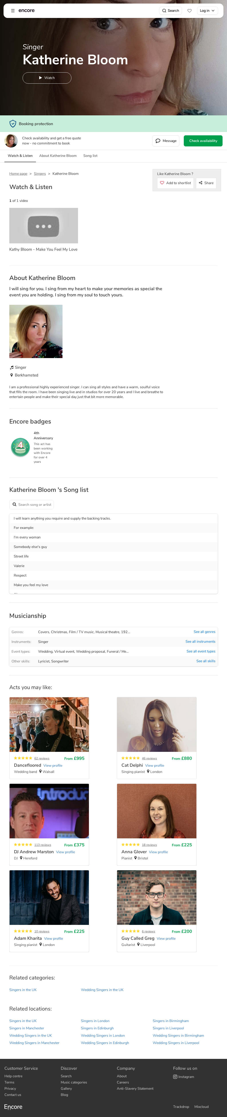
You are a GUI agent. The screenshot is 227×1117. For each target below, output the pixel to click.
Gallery (66, 1088)
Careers (123, 1082)
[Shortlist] (190, 11)
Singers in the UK (23, 989)
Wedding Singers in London (103, 1035)
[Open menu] (13, 11)
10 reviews (41, 931)
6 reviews (148, 931)
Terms (9, 1082)
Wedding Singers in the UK (102, 989)
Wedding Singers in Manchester (34, 1042)
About (122, 1076)
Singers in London (95, 1020)
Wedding (45, 651)
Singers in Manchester (26, 1028)
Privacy (10, 1088)
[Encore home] (27, 10)
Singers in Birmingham (171, 1020)
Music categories (74, 1082)
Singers (40, 173)
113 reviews (42, 845)
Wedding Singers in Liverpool (176, 1042)
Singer (43, 641)
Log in (204, 10)
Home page (18, 173)
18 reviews (149, 845)
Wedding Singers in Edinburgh (105, 1042)
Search (173, 10)
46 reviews (149, 758)
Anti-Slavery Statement (135, 1088)
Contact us (12, 1094)
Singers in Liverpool (168, 1028)
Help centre (13, 1076)
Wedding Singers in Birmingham (178, 1035)
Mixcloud (201, 1106)
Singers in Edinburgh (97, 1028)
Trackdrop (181, 1106)
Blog (64, 1094)
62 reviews (41, 758)
